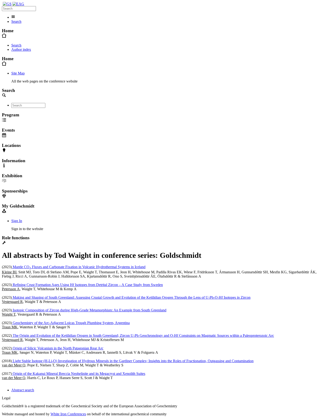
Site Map (18, 73)
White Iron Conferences (68, 414)
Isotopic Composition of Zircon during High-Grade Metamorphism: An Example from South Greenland (89, 310)
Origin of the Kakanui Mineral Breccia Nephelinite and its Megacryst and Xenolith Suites (78, 374)
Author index (21, 49)
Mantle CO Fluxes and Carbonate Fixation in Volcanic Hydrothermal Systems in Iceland (78, 267)
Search (16, 22)
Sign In (16, 221)
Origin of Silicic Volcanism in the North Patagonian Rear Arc (57, 348)
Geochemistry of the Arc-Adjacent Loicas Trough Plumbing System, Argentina (71, 323)
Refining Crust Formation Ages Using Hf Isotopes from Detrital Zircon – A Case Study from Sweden (87, 285)
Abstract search (22, 390)
